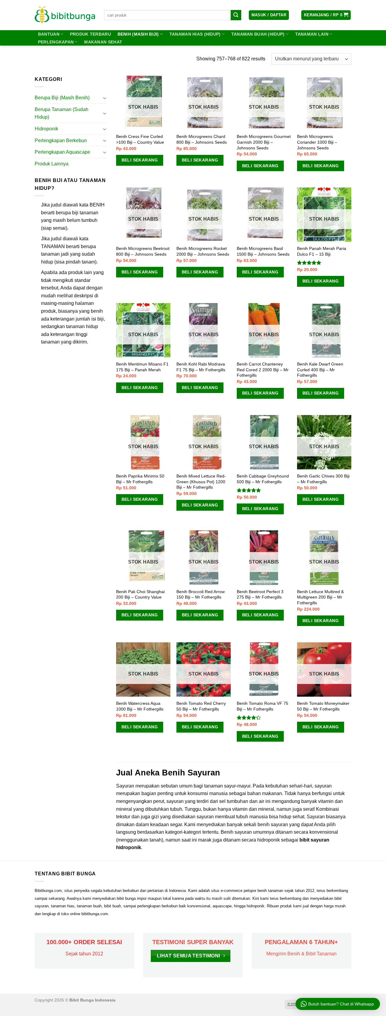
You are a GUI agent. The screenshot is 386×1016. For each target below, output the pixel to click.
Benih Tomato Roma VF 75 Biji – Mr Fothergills (262, 706)
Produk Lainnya (51, 163)
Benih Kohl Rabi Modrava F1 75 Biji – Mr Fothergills (200, 367)
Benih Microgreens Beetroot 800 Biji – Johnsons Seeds (142, 251)
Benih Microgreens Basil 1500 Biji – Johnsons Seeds (263, 251)
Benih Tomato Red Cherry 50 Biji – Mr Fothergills (201, 706)
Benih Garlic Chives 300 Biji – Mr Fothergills (323, 479)
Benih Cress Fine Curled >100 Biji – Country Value (140, 139)
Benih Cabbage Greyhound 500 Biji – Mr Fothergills (263, 479)
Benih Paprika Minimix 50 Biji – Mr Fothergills (140, 479)
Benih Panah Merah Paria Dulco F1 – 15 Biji (321, 251)
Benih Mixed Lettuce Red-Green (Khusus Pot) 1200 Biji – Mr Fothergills (201, 482)
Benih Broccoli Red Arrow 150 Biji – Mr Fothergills (200, 594)
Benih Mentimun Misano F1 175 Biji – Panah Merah (142, 367)
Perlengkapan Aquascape (62, 152)
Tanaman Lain (311, 34)
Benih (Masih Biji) (138, 34)
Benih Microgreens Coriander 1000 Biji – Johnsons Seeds (317, 142)
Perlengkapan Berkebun (61, 140)
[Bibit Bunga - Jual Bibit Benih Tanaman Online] (65, 15)
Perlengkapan (56, 42)
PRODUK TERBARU (90, 34)
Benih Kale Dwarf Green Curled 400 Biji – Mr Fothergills (320, 370)
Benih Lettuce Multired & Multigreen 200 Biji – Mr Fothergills (320, 597)
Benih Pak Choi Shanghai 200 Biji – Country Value (140, 594)
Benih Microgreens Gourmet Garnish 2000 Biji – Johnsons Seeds (264, 142)
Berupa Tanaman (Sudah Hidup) (61, 113)
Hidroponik (46, 128)
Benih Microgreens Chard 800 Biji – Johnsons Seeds (201, 139)
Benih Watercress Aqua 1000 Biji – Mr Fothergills (139, 706)
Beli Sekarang (140, 160)
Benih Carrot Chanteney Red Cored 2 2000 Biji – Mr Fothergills (263, 370)
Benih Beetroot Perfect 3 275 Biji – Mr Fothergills (260, 594)
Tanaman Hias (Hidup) (195, 34)
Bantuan (48, 34)
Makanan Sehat (103, 42)
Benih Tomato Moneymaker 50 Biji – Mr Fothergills (323, 706)
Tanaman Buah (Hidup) (258, 34)
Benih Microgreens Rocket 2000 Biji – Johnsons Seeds (202, 251)
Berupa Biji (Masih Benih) (62, 97)
